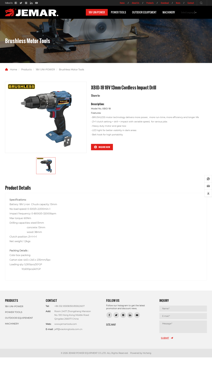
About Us (135, 2)
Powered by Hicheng (140, 353)
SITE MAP (111, 324)
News (178, 2)
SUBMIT (165, 338)
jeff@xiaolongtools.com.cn (68, 329)
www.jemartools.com (65, 323)
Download (165, 2)
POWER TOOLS (118, 12)
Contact (190, 2)
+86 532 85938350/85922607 (69, 306)
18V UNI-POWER (97, 12)
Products (150, 2)
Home (122, 2)
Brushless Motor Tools (71, 69)
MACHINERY (169, 12)
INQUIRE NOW (104, 147)
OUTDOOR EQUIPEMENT (144, 12)
